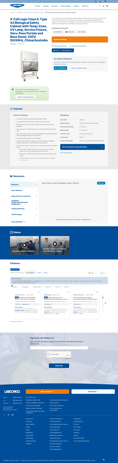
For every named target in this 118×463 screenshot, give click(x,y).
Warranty (51, 460)
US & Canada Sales (55, 421)
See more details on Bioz (102, 325)
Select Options (62, 68)
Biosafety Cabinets (38, 12)
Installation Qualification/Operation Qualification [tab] (19, 202)
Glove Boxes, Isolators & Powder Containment (35, 412)
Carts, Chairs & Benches (57, 405)
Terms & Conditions (60, 460)
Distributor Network (86, 460)
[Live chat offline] (109, 460)
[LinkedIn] (8, 415)
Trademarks (40, 460)
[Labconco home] (12, 391)
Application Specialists (56, 435)
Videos (28, 430)
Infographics (29, 432)
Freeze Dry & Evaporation (33, 405)
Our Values (77, 430)
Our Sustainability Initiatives (81, 441)
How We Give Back (79, 438)
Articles (28, 427)
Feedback (28, 443)
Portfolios (76, 432)
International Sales (55, 438)
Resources (55, 6)
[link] (76, 51)
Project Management (56, 432)
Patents (46, 460)
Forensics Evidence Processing (59, 400)
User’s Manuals (30, 424)
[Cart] (107, 6)
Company (76, 6)
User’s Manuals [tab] (16, 190)
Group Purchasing (55, 446)
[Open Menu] (2, 5)
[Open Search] (100, 6)
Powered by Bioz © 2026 (16, 325)
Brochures (29, 421)
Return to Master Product (26, 97)
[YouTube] (12, 415)
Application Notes (31, 441)
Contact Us (85, 6)
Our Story (76, 424)
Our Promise (77, 427)
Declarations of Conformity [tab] (20, 196)
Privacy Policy (24, 460)
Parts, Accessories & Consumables (56, 409)
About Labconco (78, 421)
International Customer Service (59, 441)
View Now (101, 183)
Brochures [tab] (14, 184)
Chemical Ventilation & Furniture (35, 403)
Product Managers (55, 427)
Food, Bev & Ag (54, 403)
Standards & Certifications (73, 460)
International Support (56, 443)
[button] (103, 6)
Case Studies (29, 435)
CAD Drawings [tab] (16, 214)
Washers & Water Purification (34, 408)
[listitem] (58, 32)
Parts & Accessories (60, 46)
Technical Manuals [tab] (17, 208)
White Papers (29, 438)
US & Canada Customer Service (59, 424)
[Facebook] (4, 415)
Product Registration (55, 449)
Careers (76, 435)
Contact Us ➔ (86, 219)
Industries (46, 6)
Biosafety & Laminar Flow (24, 12)
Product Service (54, 430)
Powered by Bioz (79, 51)
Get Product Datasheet (79, 46)
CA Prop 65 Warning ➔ (66, 152)
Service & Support (65, 6)
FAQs (93, 460)
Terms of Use (32, 460)
